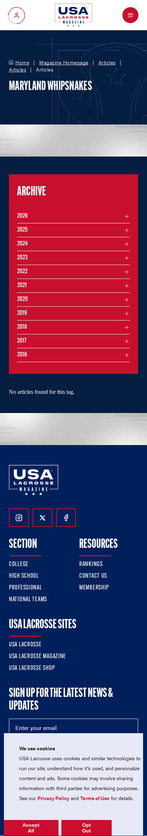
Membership (94, 588)
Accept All (31, 828)
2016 (22, 355)
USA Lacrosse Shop (32, 668)
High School (24, 576)
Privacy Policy (53, 797)
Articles (107, 62)
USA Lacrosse (25, 645)
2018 (22, 327)
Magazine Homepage (63, 62)
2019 (22, 313)
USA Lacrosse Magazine (37, 657)
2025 (22, 230)
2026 (22, 216)
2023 (22, 258)
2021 (22, 285)
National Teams (28, 600)
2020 (22, 299)
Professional (25, 588)
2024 (22, 244)
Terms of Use (95, 797)
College (19, 564)
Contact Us (93, 576)
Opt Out (86, 828)
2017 (21, 341)
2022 (22, 272)
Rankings (91, 564)
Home (22, 62)
